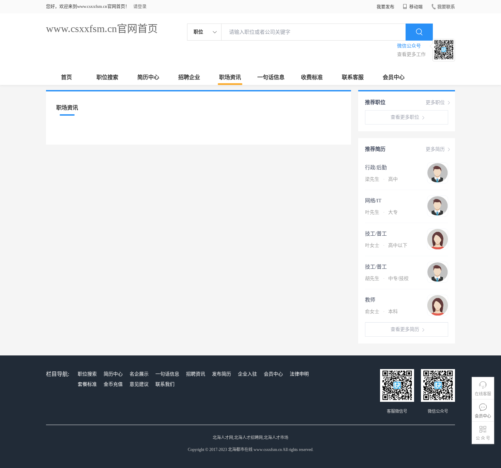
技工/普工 (376, 233)
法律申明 (299, 374)
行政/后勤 (376, 167)
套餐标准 (87, 384)
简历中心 (148, 77)
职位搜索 (107, 77)
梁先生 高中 (381, 179)
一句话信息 (271, 77)
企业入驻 (247, 374)
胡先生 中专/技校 (387, 278)
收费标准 (312, 77)
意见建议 (139, 384)
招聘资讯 (195, 374)
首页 (66, 77)
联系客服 (353, 77)
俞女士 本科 (381, 311)
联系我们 (164, 384)
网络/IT (373, 200)
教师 (370, 300)
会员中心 (394, 77)
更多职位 (435, 102)
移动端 (415, 6)
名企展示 (139, 374)
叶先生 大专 (381, 212)
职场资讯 (230, 77)
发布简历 (221, 374)
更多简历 (435, 149)
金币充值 (113, 384)
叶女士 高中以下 (386, 245)
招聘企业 (189, 77)
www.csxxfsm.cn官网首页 (102, 28)
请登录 (140, 6)
